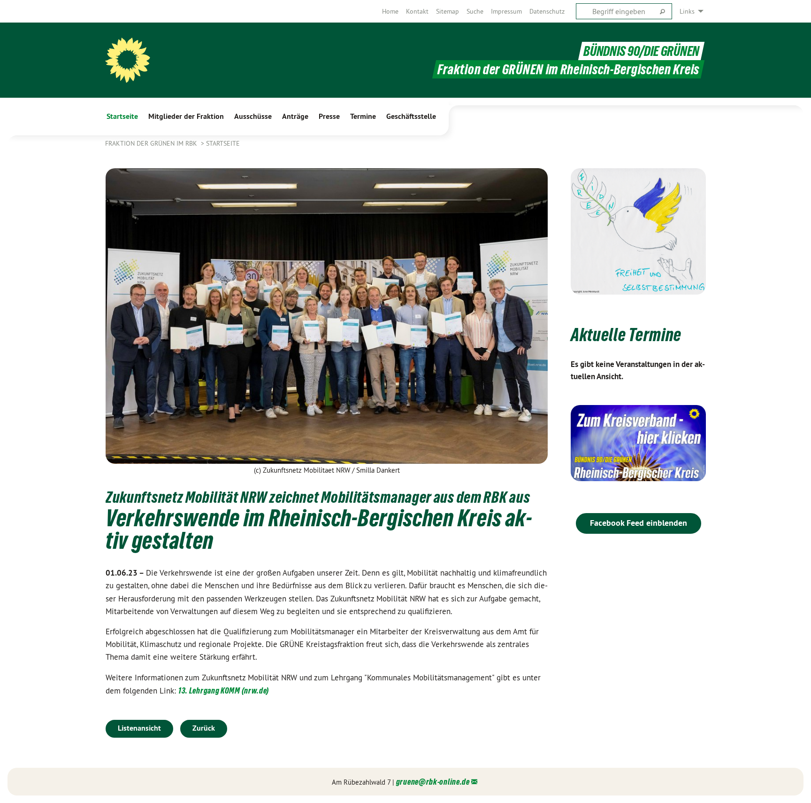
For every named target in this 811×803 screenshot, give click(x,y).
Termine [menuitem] (363, 116)
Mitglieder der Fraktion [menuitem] (186, 116)
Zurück (203, 728)
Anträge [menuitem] (295, 116)
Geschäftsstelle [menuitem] (411, 116)
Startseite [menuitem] (122, 116)
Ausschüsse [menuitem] (253, 116)
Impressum (506, 11)
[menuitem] (390, 11)
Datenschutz (547, 11)
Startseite (223, 143)
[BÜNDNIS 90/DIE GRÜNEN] (127, 60)
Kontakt (417, 11)
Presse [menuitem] (329, 116)
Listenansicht (139, 728)
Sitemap (447, 11)
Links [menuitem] (687, 11)
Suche (475, 11)
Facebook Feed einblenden (638, 522)
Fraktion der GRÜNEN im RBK (152, 143)
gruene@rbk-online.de (433, 782)
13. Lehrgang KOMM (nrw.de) (223, 690)
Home (390, 11)
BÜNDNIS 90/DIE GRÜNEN (641, 51)
